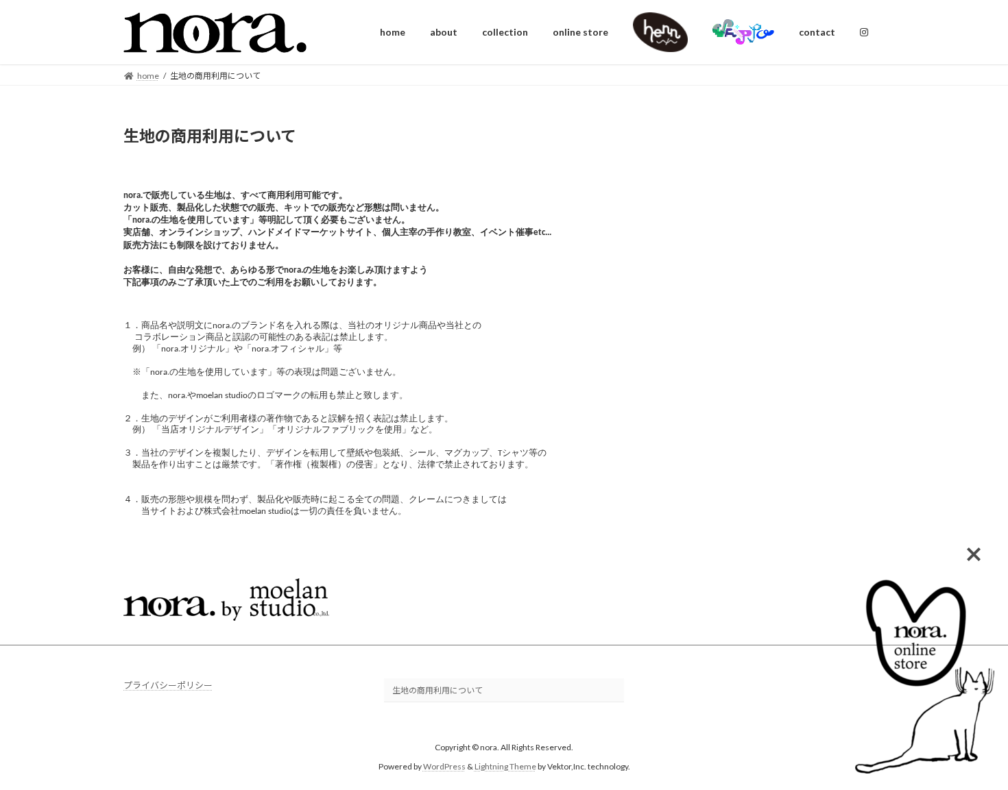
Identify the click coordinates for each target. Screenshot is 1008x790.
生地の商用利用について (437, 690)
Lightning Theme (505, 766)
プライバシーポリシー (168, 685)
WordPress (444, 766)
